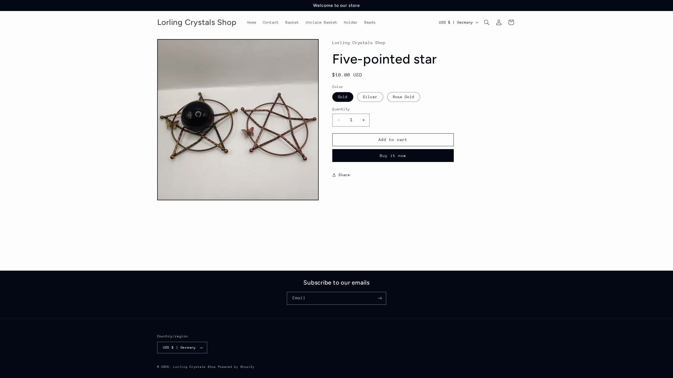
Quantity (341, 109)
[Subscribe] (380, 298)
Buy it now (393, 155)
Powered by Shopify (236, 367)
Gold (343, 97)
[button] (487, 22)
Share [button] (344, 175)
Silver (370, 97)
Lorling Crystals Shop (194, 367)
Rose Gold (403, 97)
